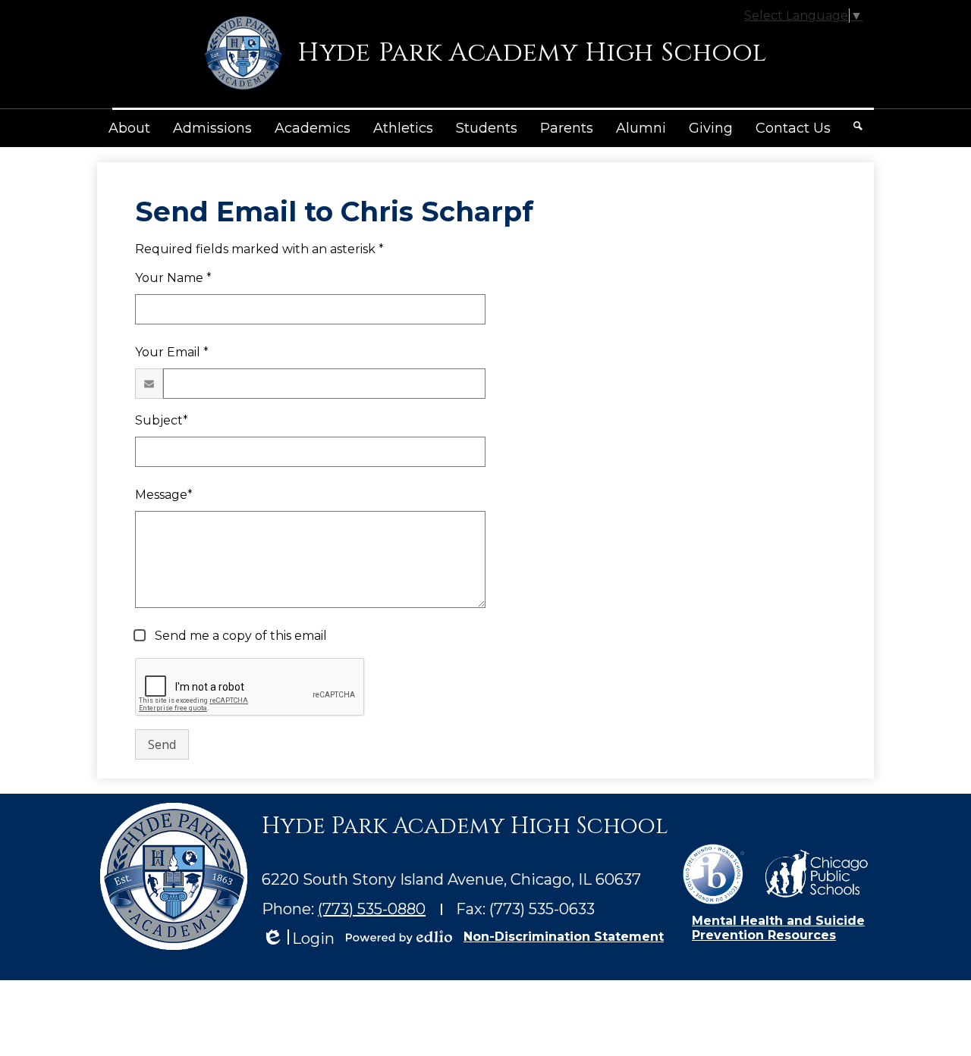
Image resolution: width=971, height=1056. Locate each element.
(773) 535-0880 (372, 909)
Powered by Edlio (399, 937)
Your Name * (173, 278)
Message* (164, 494)
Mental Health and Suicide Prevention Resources (778, 927)
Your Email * (172, 352)
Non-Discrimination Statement (564, 936)
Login (298, 938)
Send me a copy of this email (239, 635)
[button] (129, 128)
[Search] (858, 126)
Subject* (161, 420)
